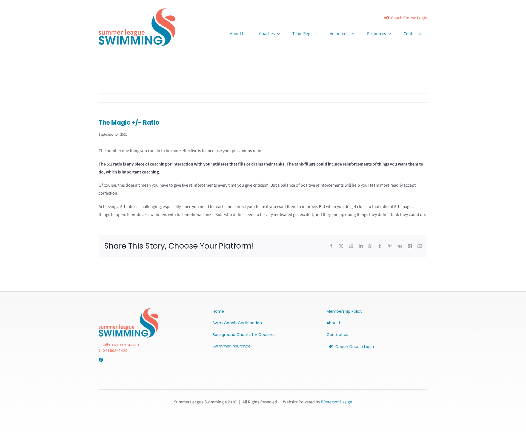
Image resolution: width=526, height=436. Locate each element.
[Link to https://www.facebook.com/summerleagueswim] (100, 360)
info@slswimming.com (119, 344)
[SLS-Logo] (137, 10)
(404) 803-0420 (113, 350)
